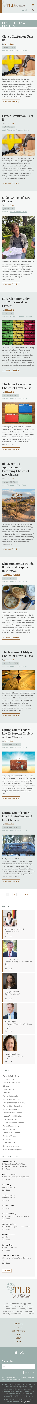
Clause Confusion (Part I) (17, 117)
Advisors (19, 1334)
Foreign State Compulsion (13, 1106)
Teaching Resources (11, 1146)
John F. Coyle (9, 44)
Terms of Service (12, 1379)
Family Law (7, 1093)
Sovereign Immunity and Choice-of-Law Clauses (16, 302)
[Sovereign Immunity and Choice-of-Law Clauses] (18, 332)
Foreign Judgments (10, 1096)
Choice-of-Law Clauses (18, 212)
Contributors (18, 1331)
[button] (33, 10)
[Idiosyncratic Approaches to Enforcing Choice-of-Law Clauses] (18, 505)
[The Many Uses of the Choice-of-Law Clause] (18, 412)
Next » (27, 894)
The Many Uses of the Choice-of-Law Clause (16, 386)
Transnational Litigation (12, 1149)
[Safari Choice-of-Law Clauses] (18, 237)
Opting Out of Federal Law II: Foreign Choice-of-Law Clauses (17, 733)
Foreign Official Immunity (12, 1099)
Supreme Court (9, 1143)
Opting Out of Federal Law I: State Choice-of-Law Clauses (17, 816)
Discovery (6, 1086)
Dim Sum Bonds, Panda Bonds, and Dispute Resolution (18, 567)
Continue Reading (11, 101)
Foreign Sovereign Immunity (21, 316)
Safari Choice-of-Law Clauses (16, 199)
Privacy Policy (24, 1402)
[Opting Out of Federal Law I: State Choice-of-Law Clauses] (18, 845)
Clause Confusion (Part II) (17, 38)
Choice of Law (8, 1079)
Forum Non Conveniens (12, 1109)
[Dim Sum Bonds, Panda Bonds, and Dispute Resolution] (18, 597)
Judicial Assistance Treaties (13, 1123)
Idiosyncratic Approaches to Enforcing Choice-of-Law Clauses (16, 469)
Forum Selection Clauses (19, 50)
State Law (6, 1139)
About (18, 1338)
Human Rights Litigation (12, 1116)
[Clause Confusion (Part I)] (18, 144)
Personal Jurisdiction (11, 1129)
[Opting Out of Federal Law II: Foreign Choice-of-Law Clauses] (18, 762)
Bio (6, 936)
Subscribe (29, 1372)
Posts (10, 936)
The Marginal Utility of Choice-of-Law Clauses (17, 654)
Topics (18, 1327)
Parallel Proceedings (11, 1126)
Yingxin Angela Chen (12, 575)
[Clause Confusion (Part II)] (18, 65)
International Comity (11, 1119)
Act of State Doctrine (11, 1076)
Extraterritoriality (9, 1089)
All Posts (18, 1324)
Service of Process (10, 1136)
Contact (19, 1341)
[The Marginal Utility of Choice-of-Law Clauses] (18, 679)
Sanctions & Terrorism (11, 1133)
